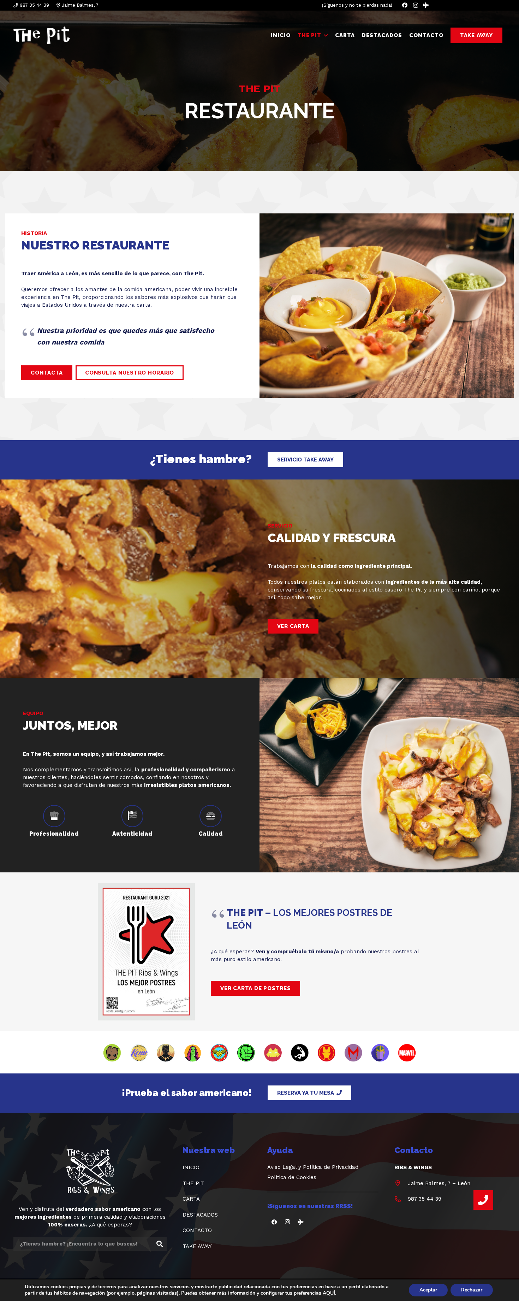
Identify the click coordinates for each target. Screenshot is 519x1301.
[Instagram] (415, 5)
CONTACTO (197, 1230)
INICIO (191, 1167)
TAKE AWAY (197, 1246)
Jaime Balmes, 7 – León (439, 1183)
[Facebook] (405, 5)
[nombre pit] (41, 35)
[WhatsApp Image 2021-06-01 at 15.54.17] (146, 951)
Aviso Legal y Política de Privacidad (312, 1167)
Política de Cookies (291, 1177)
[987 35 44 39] (400, 1199)
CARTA (191, 1199)
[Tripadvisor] (426, 5)
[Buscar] (160, 1244)
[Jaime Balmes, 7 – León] (400, 1183)
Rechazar (471, 1290)
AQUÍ (329, 1293)
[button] (324, 35)
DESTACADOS (200, 1215)
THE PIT (193, 1183)
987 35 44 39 (424, 1199)
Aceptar (428, 1290)
